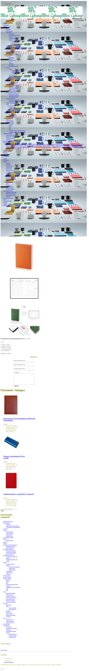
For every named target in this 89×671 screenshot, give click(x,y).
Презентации (6, 205)
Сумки (7, 174)
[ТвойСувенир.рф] (42, 18)
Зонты (7, 180)
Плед (7, 606)
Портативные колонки (11, 631)
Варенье (8, 580)
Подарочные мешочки (11, 552)
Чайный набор (12, 569)
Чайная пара (12, 568)
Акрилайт (8, 196)
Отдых (7, 184)
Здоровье (8, 164)
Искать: (2, 509)
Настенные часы (10, 621)
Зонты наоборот (9, 533)
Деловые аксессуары (11, 182)
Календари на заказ (10, 195)
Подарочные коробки (11, 550)
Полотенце (8, 612)
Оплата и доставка (7, 201)
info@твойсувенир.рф (9, 662)
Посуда (7, 173)
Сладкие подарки (10, 189)
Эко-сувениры (9, 165)
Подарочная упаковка (11, 176)
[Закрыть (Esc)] (1, 668)
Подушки (8, 610)
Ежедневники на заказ (11, 192)
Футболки (8, 616)
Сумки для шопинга (10, 600)
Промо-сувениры (10, 187)
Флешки (8, 632)
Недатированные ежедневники (13, 527)
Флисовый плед (12, 609)
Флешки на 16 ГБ (13, 634)
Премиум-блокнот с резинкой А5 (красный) (18, 494)
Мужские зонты (9, 536)
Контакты (5, 202)
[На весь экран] (3, 668)
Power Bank (8, 626)
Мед (7, 583)
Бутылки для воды (10, 564)
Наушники (8, 629)
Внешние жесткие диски (11, 628)
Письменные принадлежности (13, 170)
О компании (6, 160)
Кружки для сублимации (14, 566)
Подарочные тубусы (10, 553)
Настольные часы (10, 622)
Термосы (8, 574)
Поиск (2, 510)
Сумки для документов (11, 597)
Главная (5, 158)
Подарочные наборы (11, 177)
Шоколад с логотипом (11, 193)
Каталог (5, 161)
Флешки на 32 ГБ (13, 635)
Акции (4, 199)
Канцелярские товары (11, 179)
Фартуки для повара (10, 615)
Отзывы (5, 204)
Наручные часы (9, 619)
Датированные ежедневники (12, 525)
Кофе (7, 581)
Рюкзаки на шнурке (10, 596)
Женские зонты (9, 531)
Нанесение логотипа (8, 198)
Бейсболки (8, 605)
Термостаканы (9, 572)
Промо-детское (9, 186)
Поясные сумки (9, 594)
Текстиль (8, 171)
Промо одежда (9, 613)
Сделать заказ (4, 650)
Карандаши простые (10, 546)
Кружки (7, 565)
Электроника (9, 167)
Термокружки (9, 571)
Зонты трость (9, 534)
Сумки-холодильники (11, 602)
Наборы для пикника (10, 593)
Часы (7, 183)
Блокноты (8, 524)
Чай (7, 590)
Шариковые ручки (10, 547)
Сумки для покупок (10, 599)
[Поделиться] (2, 668)
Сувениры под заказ (7, 190)
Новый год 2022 (9, 540)
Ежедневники (9, 168)
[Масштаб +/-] (5, 668)
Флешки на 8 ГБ (12, 637)
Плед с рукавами (12, 607)
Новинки (8, 163)
